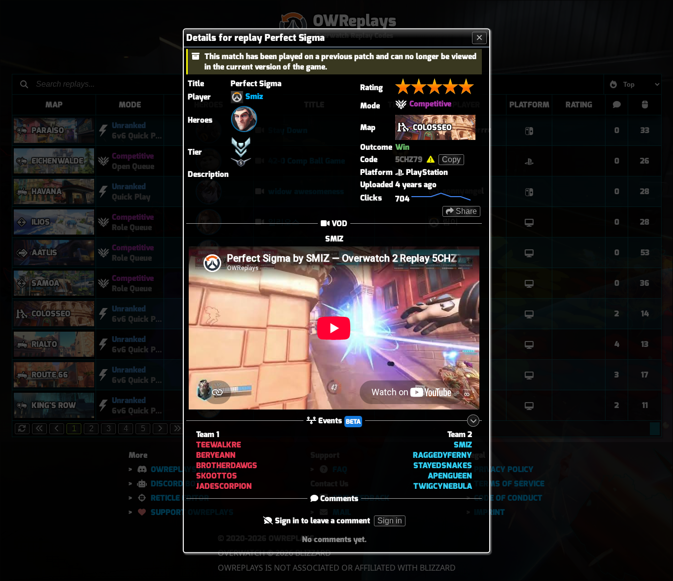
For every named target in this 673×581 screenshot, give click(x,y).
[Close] (479, 38)
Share (465, 211)
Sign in (389, 521)
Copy (451, 159)
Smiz (254, 96)
